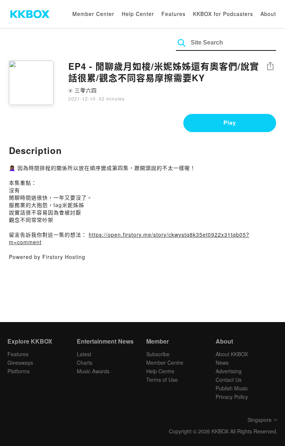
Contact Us (229, 379)
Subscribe (158, 354)
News (222, 362)
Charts (84, 362)
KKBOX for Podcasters (223, 13)
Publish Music (232, 388)
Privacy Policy (232, 396)
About (268, 13)
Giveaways (20, 362)
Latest (84, 354)
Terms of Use (162, 379)
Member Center (93, 13)
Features (173, 13)
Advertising (229, 371)
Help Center (138, 13)
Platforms (18, 371)
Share (270, 66)
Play (229, 122)
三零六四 (86, 90)
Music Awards (93, 371)
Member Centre (164, 362)
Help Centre (160, 371)
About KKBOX (232, 354)
